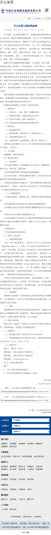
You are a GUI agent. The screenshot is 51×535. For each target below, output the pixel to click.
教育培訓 (13, 509)
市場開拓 (4, 479)
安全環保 (21, 479)
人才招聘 (47, 18)
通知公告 (21, 466)
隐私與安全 (27, 517)
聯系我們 (13, 446)
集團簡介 (4, 444)
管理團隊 (13, 444)
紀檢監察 (13, 499)
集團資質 (39, 444)
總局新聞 (4, 466)
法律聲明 (37, 517)
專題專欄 (39, 469)
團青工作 (30, 499)
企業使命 (4, 489)
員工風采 (13, 469)
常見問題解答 (16, 517)
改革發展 (13, 479)
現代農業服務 (27, 456)
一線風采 (30, 469)
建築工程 (16, 456)
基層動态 (30, 466)
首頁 (29, 18)
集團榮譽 (4, 446)
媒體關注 (4, 469)
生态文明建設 (6, 456)
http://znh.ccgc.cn (9, 246)
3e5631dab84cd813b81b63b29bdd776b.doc (19, 392)
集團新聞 (13, 466)
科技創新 (30, 479)
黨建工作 (4, 499)
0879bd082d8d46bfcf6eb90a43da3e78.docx (19, 400)
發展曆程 (30, 444)
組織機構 (21, 444)
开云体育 (7, 2)
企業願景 (13, 489)
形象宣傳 (21, 469)
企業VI (29, 489)
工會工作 (21, 499)
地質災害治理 (39, 456)
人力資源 (37, 18)
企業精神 (21, 489)
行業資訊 (39, 466)
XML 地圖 (25, 532)
